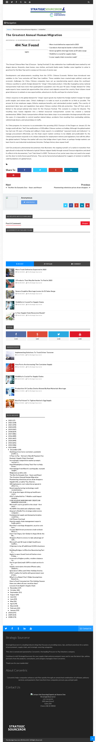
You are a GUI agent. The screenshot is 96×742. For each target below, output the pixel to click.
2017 (10, 434)
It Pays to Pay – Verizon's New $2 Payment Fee (27, 456)
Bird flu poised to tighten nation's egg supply (33, 400)
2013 (10, 443)
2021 (10, 425)
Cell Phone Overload (17, 519)
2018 (10, 432)
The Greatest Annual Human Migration (34, 35)
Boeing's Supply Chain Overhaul (21, 458)
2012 (10, 445)
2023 (10, 420)
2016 (10, 436)
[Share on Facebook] (24, 170)
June (12, 599)
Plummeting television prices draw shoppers (26, 479)
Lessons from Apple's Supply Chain (22, 586)
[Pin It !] (13, 175)
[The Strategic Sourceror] (48, 11)
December (14, 450)
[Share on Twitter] (40, 170)
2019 (10, 429)
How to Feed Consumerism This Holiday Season (27, 581)
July (11, 597)
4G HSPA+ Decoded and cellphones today (25, 509)
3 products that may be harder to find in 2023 (66, 48)
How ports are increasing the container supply (33, 364)
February (13, 608)
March (12, 606)
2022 (10, 423)
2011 (10, 447)
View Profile (30, 202)
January (13, 610)
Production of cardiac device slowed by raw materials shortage (40, 388)
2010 (10, 613)
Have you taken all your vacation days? (24, 583)
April (12, 604)
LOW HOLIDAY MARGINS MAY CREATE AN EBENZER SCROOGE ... (25, 501)
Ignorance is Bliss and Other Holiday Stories (26, 571)
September (14, 592)
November (14, 588)
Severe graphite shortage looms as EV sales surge (68, 51)
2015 (10, 438)
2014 (10, 441)
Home (9, 29)
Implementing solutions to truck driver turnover (34, 352)
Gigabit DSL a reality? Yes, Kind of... (22, 482)
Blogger (85, 223)
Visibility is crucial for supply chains (62, 54)
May (12, 601)
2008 (10, 617)
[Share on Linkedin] (71, 170)
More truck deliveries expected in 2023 (64, 44)
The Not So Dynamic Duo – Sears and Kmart (26, 475)
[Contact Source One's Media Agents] (48, 694)
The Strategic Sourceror (13, 740)
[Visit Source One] (56, 170)
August (13, 595)
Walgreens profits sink (18, 473)
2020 (10, 427)
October (13, 590)
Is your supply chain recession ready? (63, 57)
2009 (10, 615)
